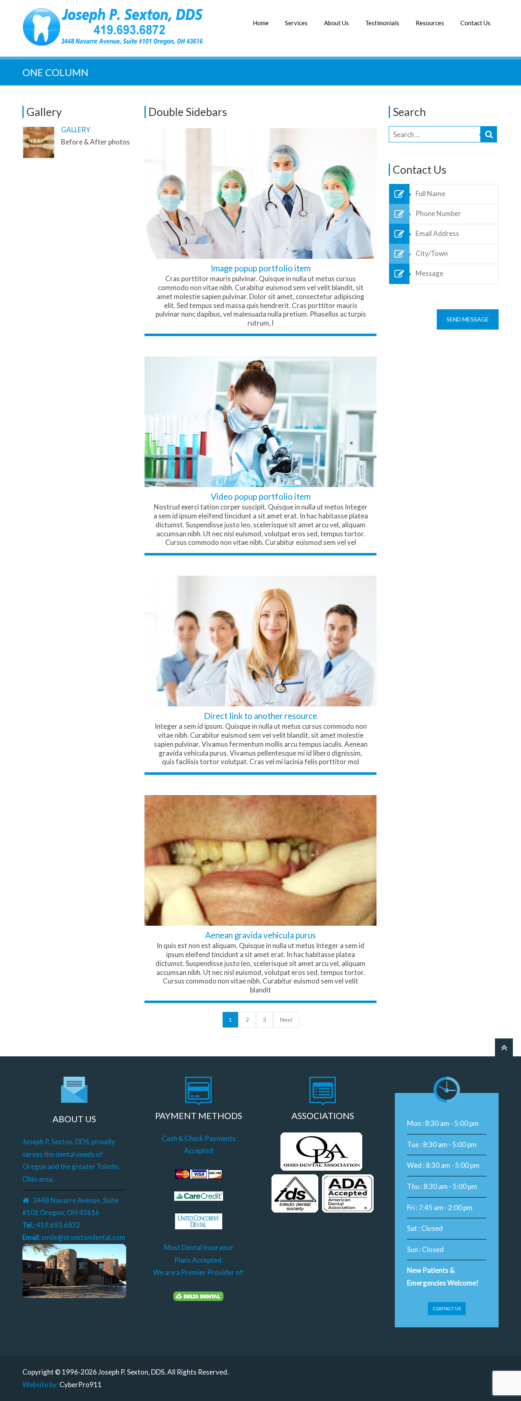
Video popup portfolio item (261, 496)
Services (296, 22)
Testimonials (382, 22)
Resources (430, 22)
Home (261, 22)
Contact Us (475, 22)
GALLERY (75, 129)
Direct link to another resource (260, 716)
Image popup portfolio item (261, 268)
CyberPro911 (80, 1384)
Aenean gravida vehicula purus (260, 935)
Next (286, 1019)
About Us (336, 22)
